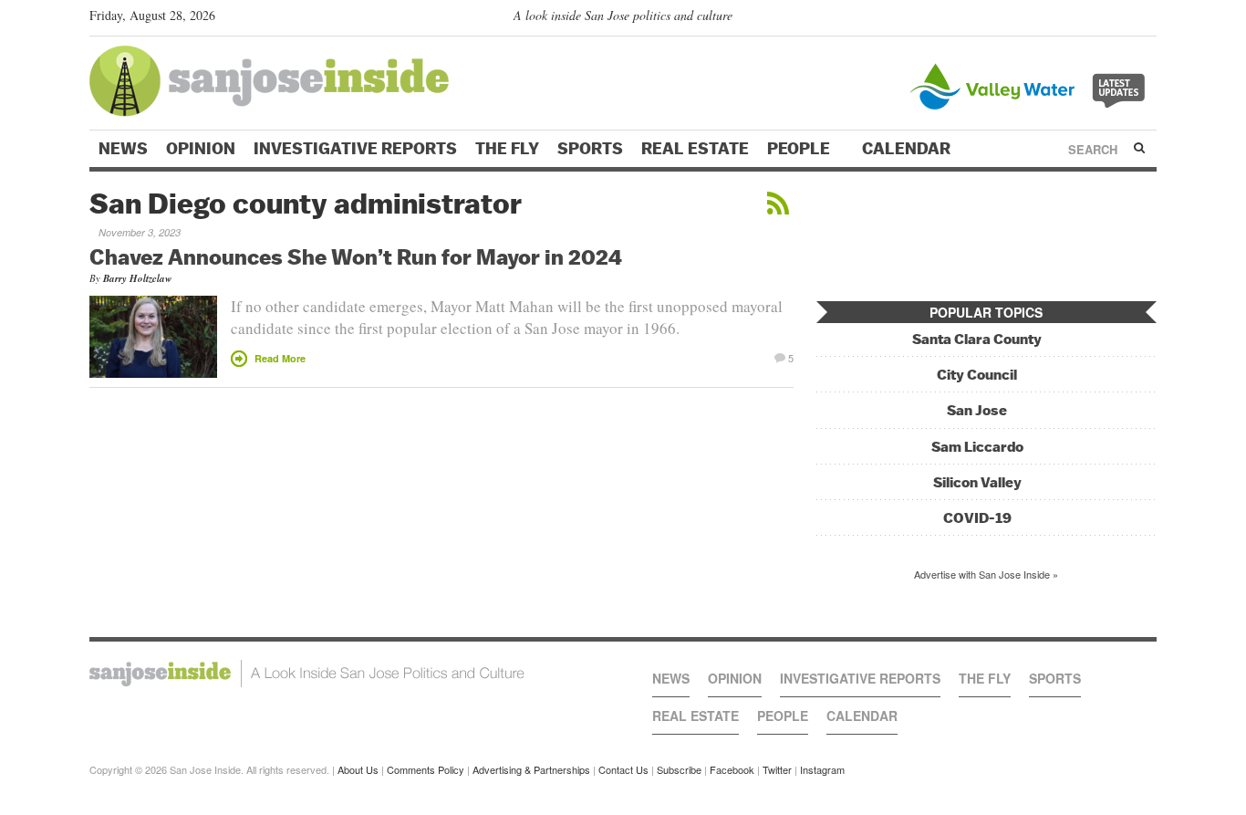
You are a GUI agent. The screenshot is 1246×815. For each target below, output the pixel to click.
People (800, 149)
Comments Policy (425, 769)
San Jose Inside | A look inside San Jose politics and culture (306, 673)
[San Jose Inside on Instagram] (1147, 19)
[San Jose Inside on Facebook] (1120, 19)
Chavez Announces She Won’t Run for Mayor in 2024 (355, 256)
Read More (280, 358)
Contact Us (623, 769)
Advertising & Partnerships (531, 769)
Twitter (777, 769)
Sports (590, 149)
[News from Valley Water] (1031, 84)
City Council (977, 374)
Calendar (908, 149)
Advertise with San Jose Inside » (986, 574)
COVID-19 (977, 518)
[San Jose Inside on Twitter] (1094, 19)
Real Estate (695, 149)
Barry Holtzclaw (137, 278)
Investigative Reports (355, 149)
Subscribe (679, 769)
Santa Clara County (977, 339)
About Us (358, 769)
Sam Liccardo (977, 446)
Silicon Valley (977, 482)
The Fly (507, 149)
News (123, 149)
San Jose (977, 410)
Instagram (822, 769)
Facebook (732, 769)
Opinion (200, 149)
